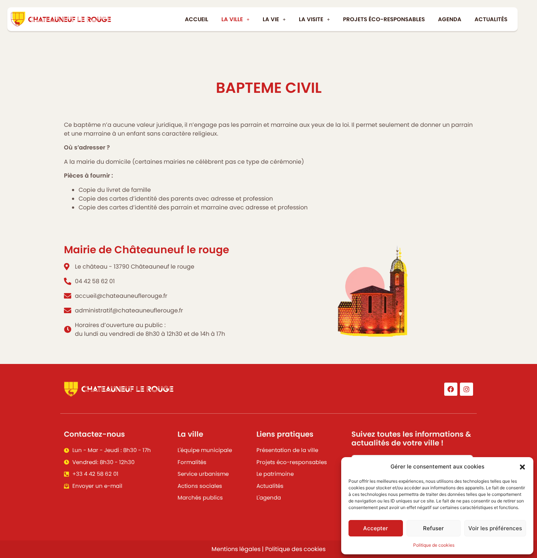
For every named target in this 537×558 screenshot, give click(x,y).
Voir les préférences (495, 528)
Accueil (196, 19)
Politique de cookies (433, 545)
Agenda (449, 19)
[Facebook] (450, 389)
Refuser (433, 528)
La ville (232, 19)
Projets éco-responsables (384, 19)
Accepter (375, 528)
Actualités (491, 19)
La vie (271, 19)
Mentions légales (236, 549)
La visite (311, 19)
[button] (522, 466)
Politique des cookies (295, 549)
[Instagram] (466, 389)
